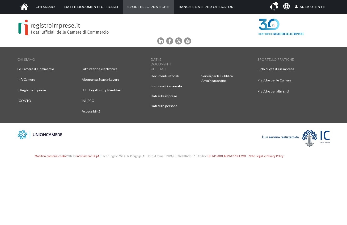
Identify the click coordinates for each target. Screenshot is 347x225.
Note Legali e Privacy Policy (266, 156)
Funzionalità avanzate (166, 86)
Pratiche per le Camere (274, 80)
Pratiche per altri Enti (273, 91)
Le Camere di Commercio (35, 69)
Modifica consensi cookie (51, 156)
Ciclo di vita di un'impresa (276, 69)
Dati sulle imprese (164, 96)
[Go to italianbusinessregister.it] (286, 6)
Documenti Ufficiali (165, 76)
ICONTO (24, 101)
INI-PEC (88, 101)
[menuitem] (24, 6)
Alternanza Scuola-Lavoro (100, 79)
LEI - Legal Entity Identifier (101, 90)
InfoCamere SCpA (87, 156)
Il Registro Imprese (31, 90)
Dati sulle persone (164, 106)
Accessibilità (91, 111)
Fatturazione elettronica (99, 69)
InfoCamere (26, 79)
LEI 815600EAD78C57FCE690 (226, 156)
